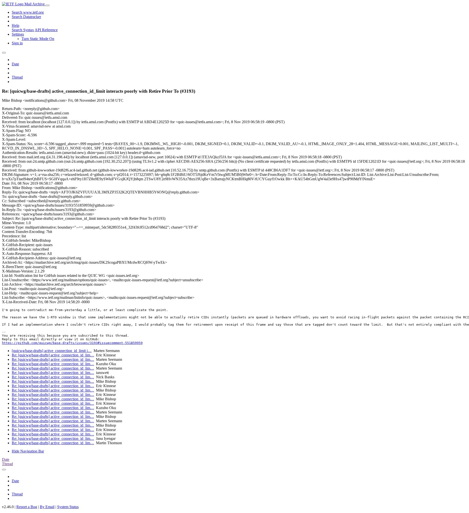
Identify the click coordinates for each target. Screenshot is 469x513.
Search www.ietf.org (28, 12)
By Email (47, 507)
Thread (17, 77)
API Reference (46, 30)
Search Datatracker (26, 17)
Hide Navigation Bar (28, 451)
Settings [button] (18, 34)
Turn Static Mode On (37, 39)
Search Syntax (23, 30)
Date (15, 64)
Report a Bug (26, 507)
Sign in (17, 43)
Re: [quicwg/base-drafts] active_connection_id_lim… (53, 355)
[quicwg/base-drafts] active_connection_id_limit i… (52, 351)
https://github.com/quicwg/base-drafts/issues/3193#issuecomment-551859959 (72, 343)
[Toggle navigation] (48, 5)
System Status (68, 507)
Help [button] (15, 25)
